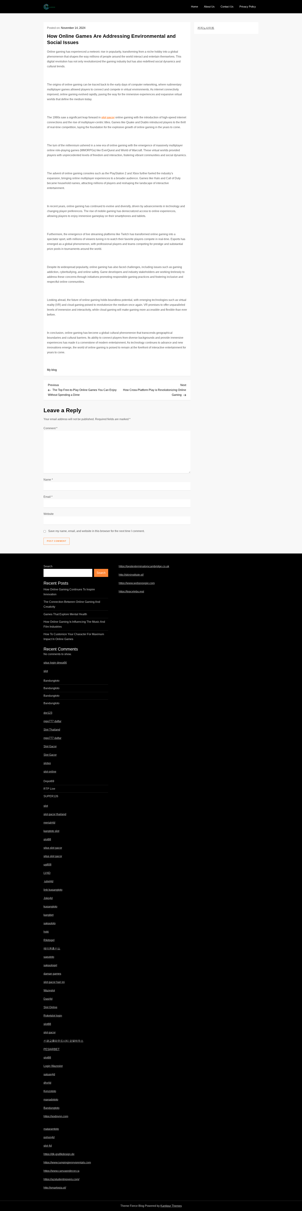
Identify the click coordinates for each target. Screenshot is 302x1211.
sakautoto (50, 923)
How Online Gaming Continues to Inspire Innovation (69, 592)
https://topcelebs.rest (131, 591)
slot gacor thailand (55, 814)
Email (48, 496)
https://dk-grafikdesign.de (59, 1154)
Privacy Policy (247, 6)
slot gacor (108, 117)
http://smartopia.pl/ (55, 1187)
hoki (46, 931)
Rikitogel (49, 940)
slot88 (47, 839)
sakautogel (50, 965)
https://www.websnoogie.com (137, 583)
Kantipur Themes (171, 1205)
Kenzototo (50, 1091)
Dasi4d (48, 998)
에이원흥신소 (52, 948)
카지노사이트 (205, 27)
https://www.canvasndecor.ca (61, 1170)
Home (194, 6)
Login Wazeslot (53, 1065)
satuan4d (49, 1074)
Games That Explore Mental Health (65, 614)
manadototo (51, 1099)
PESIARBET (52, 1049)
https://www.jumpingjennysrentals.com (67, 1162)
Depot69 (49, 781)
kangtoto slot (51, 831)
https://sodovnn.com (56, 1116)
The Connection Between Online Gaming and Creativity (72, 604)
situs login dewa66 (55, 662)
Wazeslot (49, 990)
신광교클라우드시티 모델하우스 (63, 1040)
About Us (209, 6)
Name (48, 479)
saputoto (49, 956)
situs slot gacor (53, 847)
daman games (52, 973)
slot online (50, 771)
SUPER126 (51, 796)
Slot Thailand (52, 729)
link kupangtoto (53, 889)
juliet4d (48, 881)
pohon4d (49, 1137)
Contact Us (227, 6)
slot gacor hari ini (54, 982)
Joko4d (48, 898)
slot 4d (48, 1145)
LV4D (47, 872)
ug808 (47, 864)
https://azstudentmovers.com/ (61, 1179)
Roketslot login (53, 1015)
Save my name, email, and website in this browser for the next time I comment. (96, 531)
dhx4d (47, 1082)
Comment (50, 428)
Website (49, 513)
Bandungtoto (51, 680)
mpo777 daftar (52, 721)
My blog (52, 369)
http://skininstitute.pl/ (131, 574)
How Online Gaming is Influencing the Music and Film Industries (74, 624)
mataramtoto (51, 1128)
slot (46, 671)
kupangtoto (50, 906)
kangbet (48, 914)
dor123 (48, 712)
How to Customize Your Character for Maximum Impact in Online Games (74, 637)
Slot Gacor (50, 746)
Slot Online (50, 1007)
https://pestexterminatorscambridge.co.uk (144, 566)
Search (48, 566)
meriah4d (49, 822)
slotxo (47, 763)
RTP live (49, 788)
